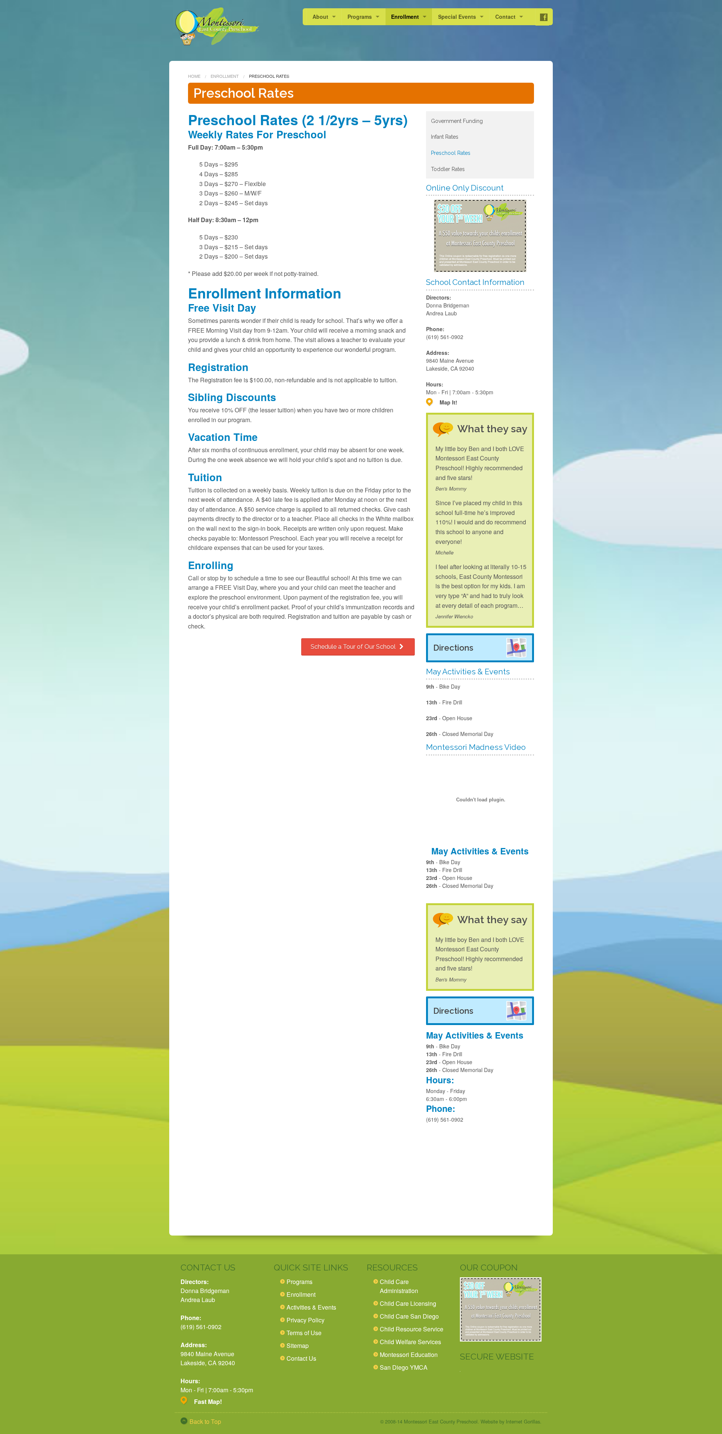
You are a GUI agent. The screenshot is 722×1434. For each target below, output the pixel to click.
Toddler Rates (448, 169)
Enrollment (405, 16)
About (320, 16)
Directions (453, 648)
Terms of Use (304, 1332)
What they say (492, 429)
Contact (505, 16)
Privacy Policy (306, 1320)
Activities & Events (311, 1307)
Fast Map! (208, 1401)
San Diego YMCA (404, 1367)
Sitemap (298, 1345)
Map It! (448, 402)
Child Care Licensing (408, 1303)
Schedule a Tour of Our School (354, 646)
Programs (359, 16)
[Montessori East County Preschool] (217, 27)
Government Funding (457, 121)
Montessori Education (409, 1354)
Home (194, 76)
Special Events (457, 16)
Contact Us (301, 1358)
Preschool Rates (450, 153)
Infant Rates (444, 137)
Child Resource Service (411, 1329)
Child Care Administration (399, 1286)
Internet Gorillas (523, 1421)
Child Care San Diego (409, 1316)
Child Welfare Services (410, 1341)
